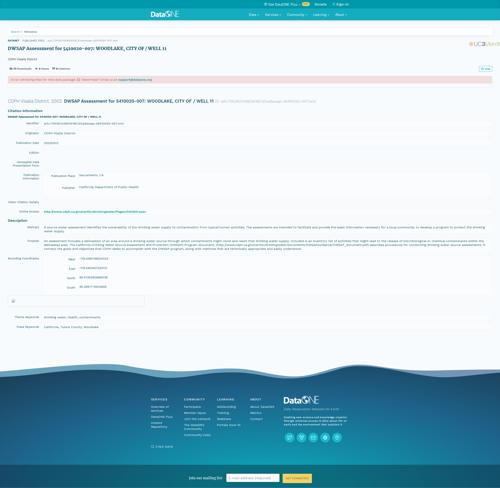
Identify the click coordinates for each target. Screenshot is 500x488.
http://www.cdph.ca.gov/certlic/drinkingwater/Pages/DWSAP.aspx (95, 212)
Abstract (33, 227)
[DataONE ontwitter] (290, 437)
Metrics (255, 413)
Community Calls (197, 435)
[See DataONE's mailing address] (337, 437)
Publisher (68, 188)
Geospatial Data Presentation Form (26, 163)
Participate (192, 407)
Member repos (195, 413)
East (72, 269)
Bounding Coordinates (23, 258)
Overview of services (160, 409)
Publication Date (27, 143)
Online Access (29, 211)
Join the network (197, 419)
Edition (34, 152)
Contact (256, 419)
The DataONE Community (194, 427)
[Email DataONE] (313, 437)
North (71, 278)
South (71, 287)
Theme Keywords (26, 317)
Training (223, 413)
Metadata (30, 31)
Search (15, 31)
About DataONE (262, 407)
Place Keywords (28, 327)
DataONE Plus (161, 417)
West (71, 259)
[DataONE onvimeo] (301, 437)
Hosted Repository (159, 425)
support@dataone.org (135, 80)
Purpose (33, 241)
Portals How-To (229, 425)
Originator (32, 133)
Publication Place (63, 176)
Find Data (164, 447)
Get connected (297, 478)
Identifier (32, 123)
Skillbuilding (226, 407)
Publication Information (31, 176)
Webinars (224, 419)
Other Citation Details (23, 202)
